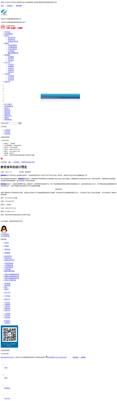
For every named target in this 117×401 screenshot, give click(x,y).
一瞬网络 (83, 357)
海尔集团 (7, 283)
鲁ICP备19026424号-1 (7, 357)
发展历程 (11, 70)
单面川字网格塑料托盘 (11, 274)
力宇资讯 (7, 74)
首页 (2, 5)
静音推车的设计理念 (28, 162)
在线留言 (10, 5)
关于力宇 (7, 62)
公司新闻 (11, 76)
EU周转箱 (11, 51)
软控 (5, 287)
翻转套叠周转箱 (13, 53)
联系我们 (7, 321)
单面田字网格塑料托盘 (11, 276)
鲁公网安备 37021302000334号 (57, 357)
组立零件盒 (11, 37)
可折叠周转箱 (12, 47)
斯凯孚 (6, 289)
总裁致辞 (11, 66)
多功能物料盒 (8, 34)
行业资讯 (11, 78)
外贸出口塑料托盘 (10, 280)
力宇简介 (11, 64)
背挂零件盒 (11, 39)
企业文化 (11, 68)
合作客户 (11, 60)
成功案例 (7, 55)
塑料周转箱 (8, 119)
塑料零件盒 (8, 116)
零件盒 (6, 36)
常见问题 (11, 79)
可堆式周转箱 (12, 49)
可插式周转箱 (12, 45)
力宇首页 (7, 32)
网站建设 (75, 357)
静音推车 (7, 112)
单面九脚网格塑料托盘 (11, 278)
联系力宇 (11, 72)
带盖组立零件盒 (13, 41)
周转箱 (6, 43)
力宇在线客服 (5, 236)
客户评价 (11, 58)
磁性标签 (7, 114)
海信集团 (7, 285)
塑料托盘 (7, 110)
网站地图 (19, 5)
